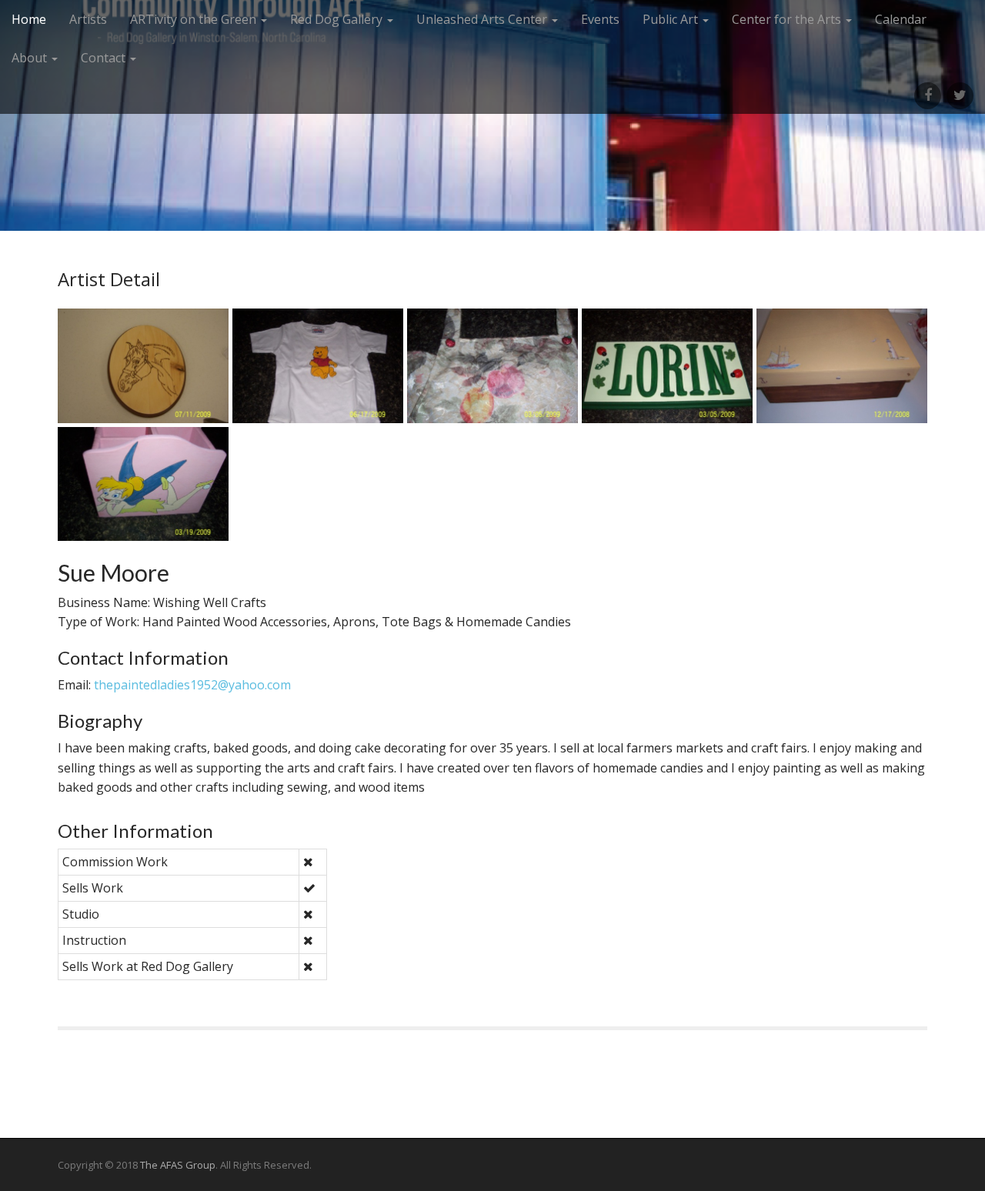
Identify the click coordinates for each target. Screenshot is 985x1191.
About (31, 57)
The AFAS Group (177, 1165)
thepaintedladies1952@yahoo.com (192, 684)
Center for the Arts (788, 19)
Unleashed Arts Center (483, 19)
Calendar (901, 19)
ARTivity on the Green (194, 19)
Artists (88, 19)
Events (600, 19)
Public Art (672, 19)
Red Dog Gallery (338, 19)
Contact (105, 57)
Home (29, 19)
